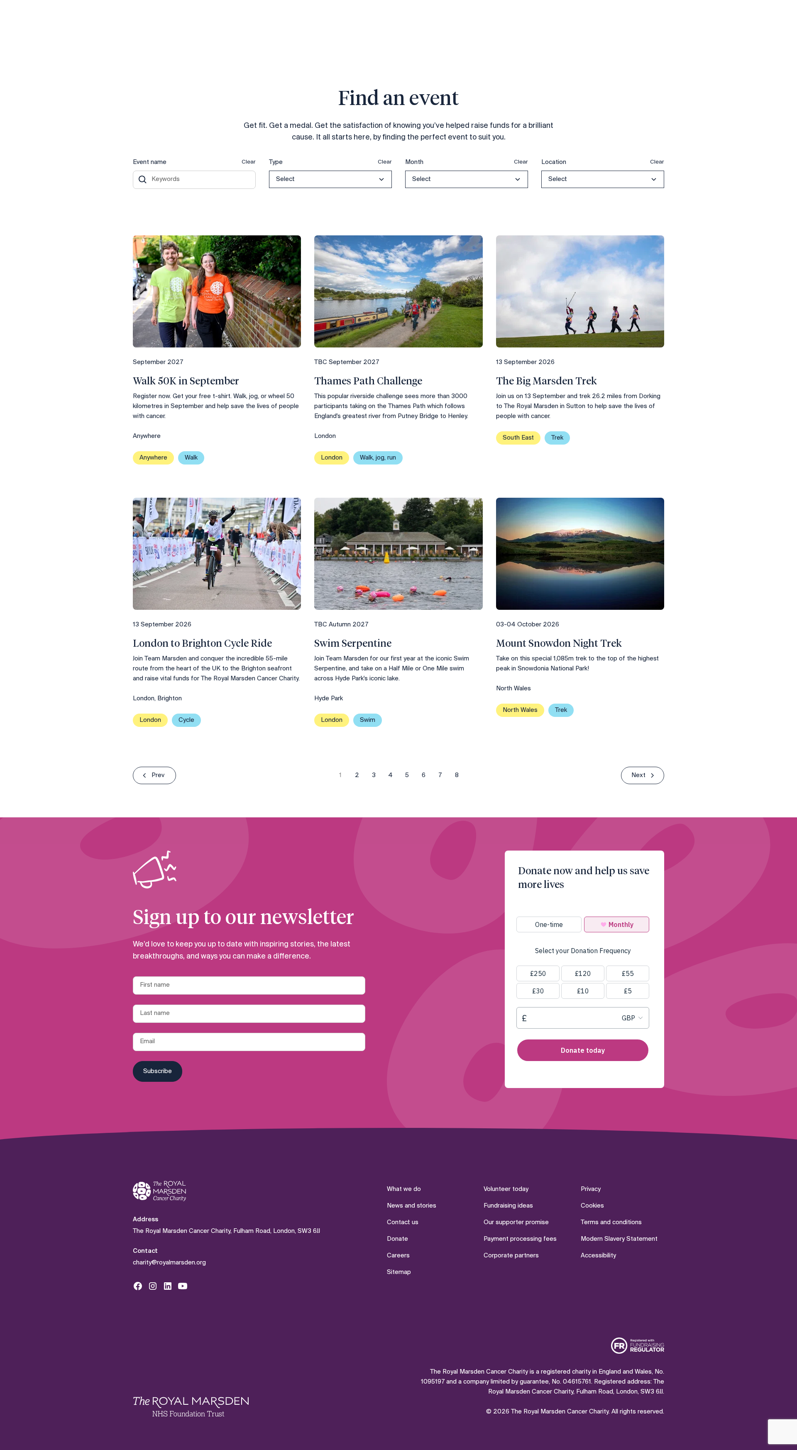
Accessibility (598, 1255)
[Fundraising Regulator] (637, 1346)
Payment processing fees (520, 1239)
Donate (397, 1239)
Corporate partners (511, 1255)
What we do (404, 1189)
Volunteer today (506, 1189)
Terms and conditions (611, 1222)
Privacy (591, 1189)
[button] (330, 179)
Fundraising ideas (508, 1206)
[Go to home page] (159, 1191)
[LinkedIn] (168, 1286)
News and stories (411, 1206)
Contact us (402, 1222)
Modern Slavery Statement (619, 1239)
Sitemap (399, 1272)
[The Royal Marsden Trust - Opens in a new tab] (191, 1406)
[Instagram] (153, 1286)
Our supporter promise (516, 1222)
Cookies (592, 1206)
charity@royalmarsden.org (169, 1262)
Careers (398, 1255)
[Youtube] (183, 1286)
